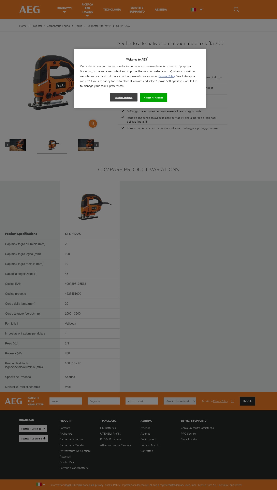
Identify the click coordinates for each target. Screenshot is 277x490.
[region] (140, 78)
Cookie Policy (167, 76)
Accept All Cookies (153, 97)
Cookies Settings (124, 97)
